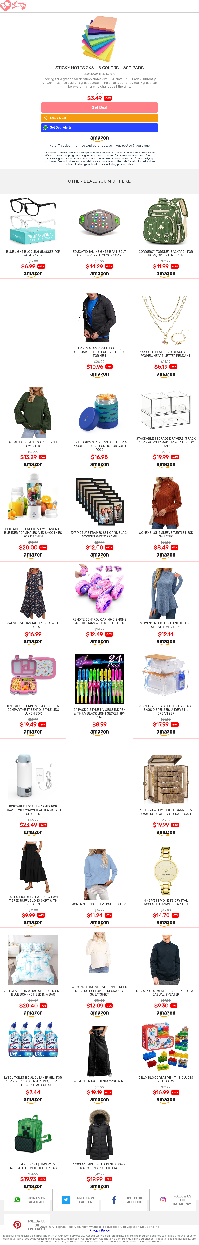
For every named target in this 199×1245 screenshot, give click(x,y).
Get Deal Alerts (61, 127)
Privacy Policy (99, 1230)
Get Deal (99, 107)
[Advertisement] (33, 329)
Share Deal (54, 118)
